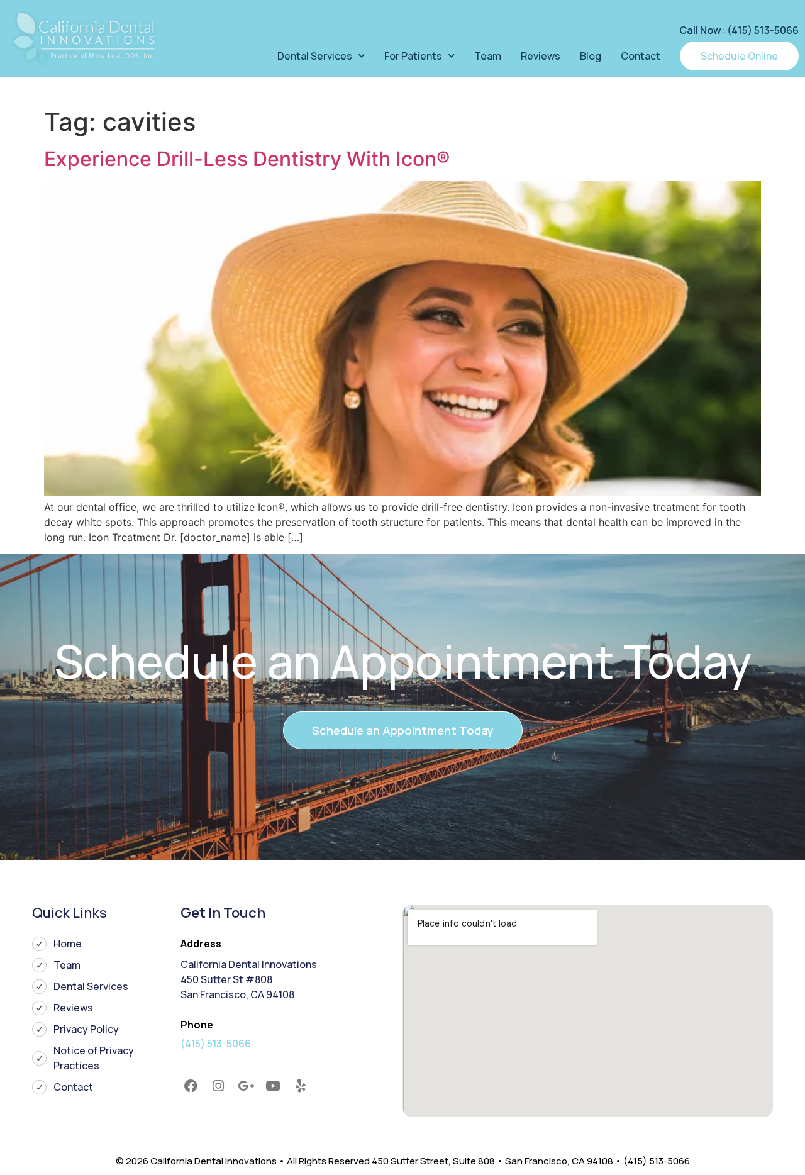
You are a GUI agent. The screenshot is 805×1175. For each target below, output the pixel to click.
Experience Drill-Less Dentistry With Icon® (247, 159)
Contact (640, 56)
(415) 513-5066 (215, 1043)
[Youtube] (273, 1086)
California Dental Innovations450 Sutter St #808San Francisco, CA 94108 (248, 979)
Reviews (540, 56)
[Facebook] (191, 1086)
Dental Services (314, 56)
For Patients (413, 56)
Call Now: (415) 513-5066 (739, 30)
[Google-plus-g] (246, 1086)
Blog (590, 56)
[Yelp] (300, 1086)
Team (487, 56)
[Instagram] (218, 1086)
